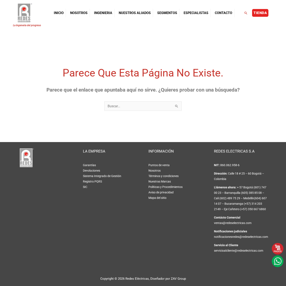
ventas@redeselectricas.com (232, 223)
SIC (85, 187)
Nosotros (154, 170)
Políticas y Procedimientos (165, 187)
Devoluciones (91, 170)
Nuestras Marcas (159, 181)
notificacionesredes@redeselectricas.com (241, 236)
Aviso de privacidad (161, 192)
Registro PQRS (92, 181)
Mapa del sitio (157, 197)
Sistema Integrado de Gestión (102, 176)
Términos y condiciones (163, 176)
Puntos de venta (159, 165)
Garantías (89, 165)
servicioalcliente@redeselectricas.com (238, 250)
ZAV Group (178, 279)
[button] (246, 13)
